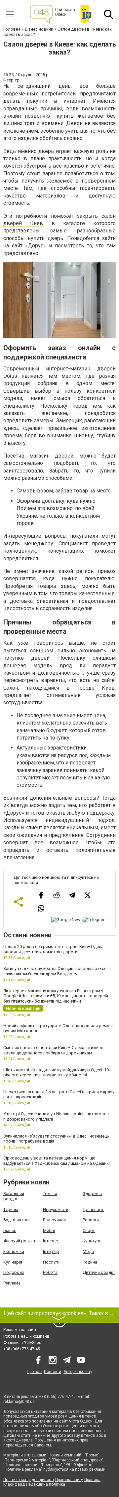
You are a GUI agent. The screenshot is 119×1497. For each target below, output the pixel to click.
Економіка (13, 1251)
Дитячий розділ (99, 1272)
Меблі (49, 1230)
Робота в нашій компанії (26, 1336)
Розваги (91, 1219)
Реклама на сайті (19, 1329)
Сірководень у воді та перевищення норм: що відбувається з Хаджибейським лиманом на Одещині (56, 1161)
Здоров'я (92, 1193)
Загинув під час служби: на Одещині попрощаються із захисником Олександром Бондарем (57, 971)
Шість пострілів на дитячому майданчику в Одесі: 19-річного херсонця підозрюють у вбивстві (56, 1072)
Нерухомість (55, 1209)
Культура (92, 1240)
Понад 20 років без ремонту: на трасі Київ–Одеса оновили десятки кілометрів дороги (53, 949)
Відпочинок (54, 1219)
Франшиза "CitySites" (23, 1342)
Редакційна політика (45, 1484)
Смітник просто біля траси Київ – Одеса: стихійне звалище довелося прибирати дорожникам (53, 1050)
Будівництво (16, 1219)
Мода (88, 1251)
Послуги (51, 1262)
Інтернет (51, 1240)
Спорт (89, 1230)
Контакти (52, 1371)
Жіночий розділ (19, 1240)
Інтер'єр (51, 1251)
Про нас (34, 1371)
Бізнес (9, 1230)
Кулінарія (12, 1262)
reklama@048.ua (19, 1401)
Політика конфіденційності (28, 1479)
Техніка (50, 1193)
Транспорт (93, 1209)
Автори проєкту (77, 1371)
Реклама (11, 1283)
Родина (90, 1262)
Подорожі (13, 1272)
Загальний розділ (13, 1196)
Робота (50, 1272)
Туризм (10, 1209)
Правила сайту (69, 1479)
